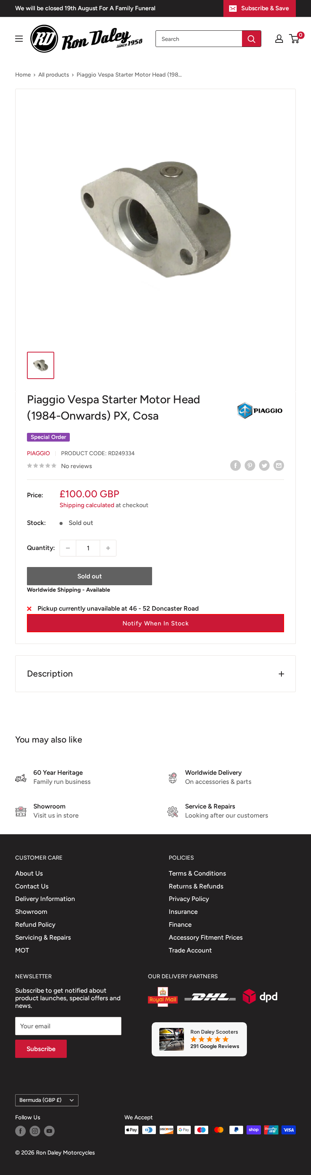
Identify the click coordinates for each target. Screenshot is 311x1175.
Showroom (31, 911)
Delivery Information (45, 898)
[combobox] (199, 39)
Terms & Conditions (197, 873)
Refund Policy (35, 924)
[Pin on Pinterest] (250, 465)
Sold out (89, 576)
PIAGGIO (38, 453)
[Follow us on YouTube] (49, 1130)
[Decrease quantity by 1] (68, 548)
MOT (22, 950)
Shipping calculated (87, 505)
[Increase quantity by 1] (108, 548)
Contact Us (32, 886)
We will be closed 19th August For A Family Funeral (85, 8)
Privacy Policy (189, 898)
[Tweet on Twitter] (264, 465)
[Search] (251, 39)
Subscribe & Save (265, 8)
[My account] (279, 38)
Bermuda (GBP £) (40, 1100)
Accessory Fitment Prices (206, 937)
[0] (294, 38)
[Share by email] (278, 465)
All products (53, 74)
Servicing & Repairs (43, 937)
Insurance (183, 911)
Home (23, 74)
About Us (29, 873)
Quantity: (41, 547)
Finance (180, 924)
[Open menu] (19, 39)
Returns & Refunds (196, 886)
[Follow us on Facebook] (20, 1130)
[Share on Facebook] (235, 465)
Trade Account (190, 950)
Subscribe (41, 1049)
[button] (155, 623)
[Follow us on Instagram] (35, 1130)
